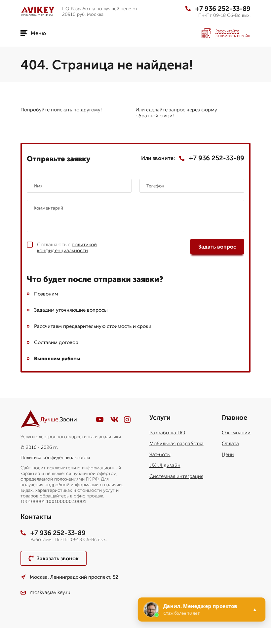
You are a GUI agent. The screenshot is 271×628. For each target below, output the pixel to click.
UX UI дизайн (164, 465)
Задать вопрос (217, 247)
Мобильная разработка (176, 444)
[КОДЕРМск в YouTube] (100, 419)
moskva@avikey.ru (50, 592)
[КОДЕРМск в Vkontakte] (114, 419)
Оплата (230, 444)
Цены (228, 454)
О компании (236, 433)
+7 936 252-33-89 (223, 9)
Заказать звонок (58, 558)
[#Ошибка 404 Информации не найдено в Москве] (38, 11)
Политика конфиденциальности (55, 457)
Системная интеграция (176, 476)
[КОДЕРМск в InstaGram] (127, 419)
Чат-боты (160, 454)
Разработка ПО (167, 433)
